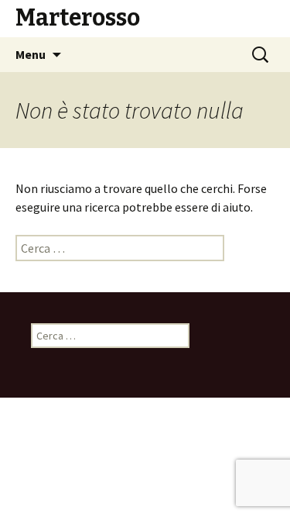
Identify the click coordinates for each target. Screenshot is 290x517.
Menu (30, 54)
